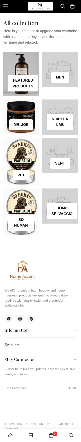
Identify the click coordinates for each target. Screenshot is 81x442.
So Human (21, 222)
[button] (72, 6)
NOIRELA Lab (60, 122)
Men (60, 77)
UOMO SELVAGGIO (62, 211)
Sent (60, 163)
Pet (21, 175)
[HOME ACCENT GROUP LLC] (40, 6)
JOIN (72, 388)
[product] (10, 435)
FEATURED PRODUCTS (23, 83)
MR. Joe (21, 125)
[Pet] (21, 161)
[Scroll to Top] (72, 418)
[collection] (31, 435)
